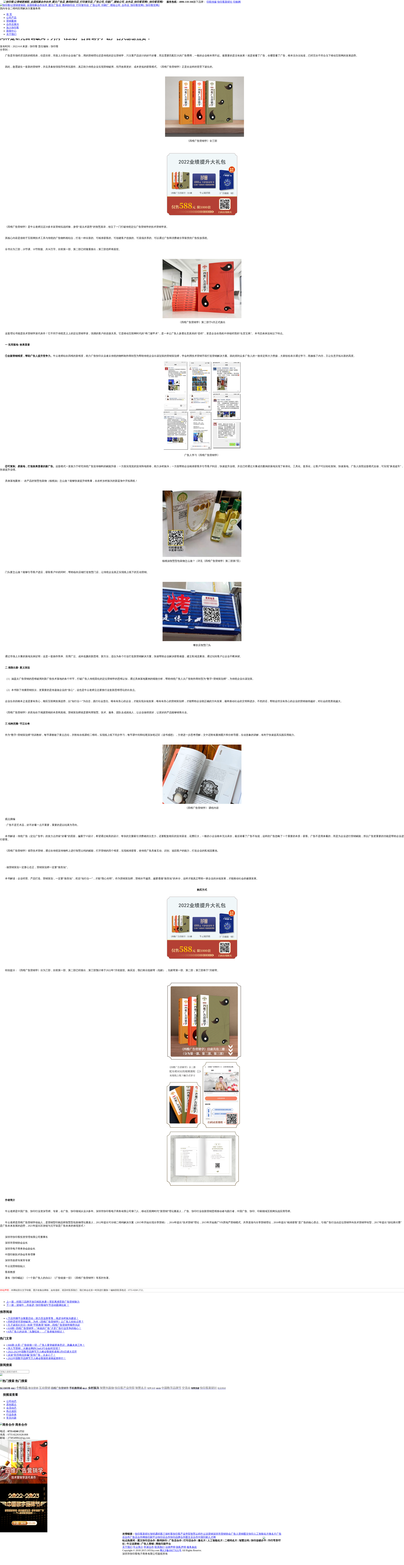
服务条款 (192, 1547)
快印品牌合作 (177, 1537)
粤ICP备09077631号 (170, 1550)
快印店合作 (164, 1537)
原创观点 (11, 1404)
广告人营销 (237, 1533)
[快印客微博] (164, 1)
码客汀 (161, 1533)
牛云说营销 (207, 1533)
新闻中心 (11, 31)
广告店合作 (136, 1537)
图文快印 (249, 1533)
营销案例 (11, 21)
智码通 (154, 1533)
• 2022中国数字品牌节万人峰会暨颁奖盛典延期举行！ (36, 1358)
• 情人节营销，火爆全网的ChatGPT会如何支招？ (33, 1348)
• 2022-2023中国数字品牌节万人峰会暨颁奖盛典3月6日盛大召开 (41, 1351)
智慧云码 (195, 1533)
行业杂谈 (11, 1414)
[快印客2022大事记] (23, 1531)
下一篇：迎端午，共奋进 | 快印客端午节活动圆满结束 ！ (37, 1305)
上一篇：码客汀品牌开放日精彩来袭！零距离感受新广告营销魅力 (43, 1301)
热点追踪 (11, 1411)
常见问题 (11, 1417)
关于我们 (11, 34)
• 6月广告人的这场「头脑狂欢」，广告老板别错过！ (35, 1331)
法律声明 (170, 1547)
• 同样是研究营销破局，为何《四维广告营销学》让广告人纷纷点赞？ (45, 1321)
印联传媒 (212, 1)
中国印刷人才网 (207, 1537)
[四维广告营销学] (23, 1482)
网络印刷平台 (150, 1537)
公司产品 (11, 17)
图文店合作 (191, 1537)
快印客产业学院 (181, 1533)
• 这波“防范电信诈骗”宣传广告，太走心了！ (31, 1355)
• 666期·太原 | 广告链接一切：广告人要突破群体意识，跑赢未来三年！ (45, 1345)
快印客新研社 (224, 1)
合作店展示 (12, 24)
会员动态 (11, 1408)
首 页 (9, 14)
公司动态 (11, 1401)
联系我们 (159, 1547)
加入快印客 (12, 27)
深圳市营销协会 (222, 1533)
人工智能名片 (261, 1533)
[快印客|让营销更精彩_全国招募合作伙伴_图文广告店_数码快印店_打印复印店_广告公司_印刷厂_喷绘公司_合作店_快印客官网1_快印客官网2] (80, 5)
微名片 (272, 1533)
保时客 (169, 1533)
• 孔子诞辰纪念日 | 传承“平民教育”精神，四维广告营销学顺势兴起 (43, 1325)
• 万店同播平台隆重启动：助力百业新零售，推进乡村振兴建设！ (42, 1318)
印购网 (237, 1)
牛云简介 (138, 1547)
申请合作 (149, 1547)
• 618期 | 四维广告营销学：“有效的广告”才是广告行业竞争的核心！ (43, 1328)
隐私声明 (181, 1547)
